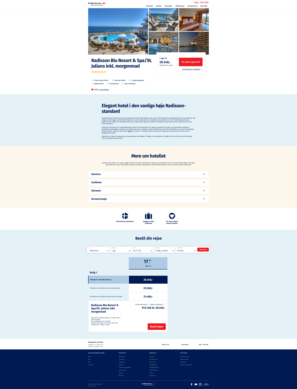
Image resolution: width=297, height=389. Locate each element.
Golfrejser (121, 364)
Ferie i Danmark (122, 370)
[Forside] (96, 5)
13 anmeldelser (103, 90)
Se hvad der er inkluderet (191, 69)
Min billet (203, 6)
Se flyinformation (141, 304)
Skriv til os (165, 344)
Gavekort (121, 372)
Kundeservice (192, 6)
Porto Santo (91, 364)
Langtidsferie (122, 362)
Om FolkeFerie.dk (153, 359)
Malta (130, 131)
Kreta (89, 359)
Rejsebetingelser (153, 364)
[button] (148, 174)
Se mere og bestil (191, 62)
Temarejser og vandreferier (125, 367)
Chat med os (185, 344)
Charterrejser (122, 359)
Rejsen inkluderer (156, 304)
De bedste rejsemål (184, 356)
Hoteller (159, 6)
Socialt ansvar (152, 375)
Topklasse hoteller (184, 359)
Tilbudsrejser (183, 362)
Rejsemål (149, 6)
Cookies (151, 372)
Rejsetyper (168, 6)
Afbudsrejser (180, 6)
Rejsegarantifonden (154, 367)
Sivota (89, 362)
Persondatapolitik (153, 370)
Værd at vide (152, 362)
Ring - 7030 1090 (201, 2)
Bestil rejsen (156, 326)
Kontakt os (151, 356)
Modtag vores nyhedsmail (186, 364)
